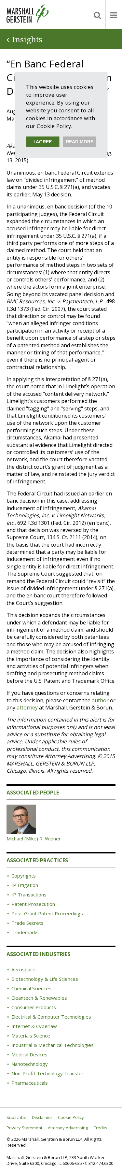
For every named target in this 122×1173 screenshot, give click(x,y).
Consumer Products (33, 1007)
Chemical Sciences (31, 988)
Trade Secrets (27, 923)
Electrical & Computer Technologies (51, 1016)
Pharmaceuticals (29, 1083)
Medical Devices (29, 1054)
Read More (79, 141)
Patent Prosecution (33, 904)
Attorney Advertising (68, 1128)
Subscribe (16, 1117)
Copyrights (23, 875)
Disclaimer (42, 1117)
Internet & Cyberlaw (34, 1026)
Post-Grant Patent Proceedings (47, 913)
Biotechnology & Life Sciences (44, 979)
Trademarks (25, 932)
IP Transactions (29, 894)
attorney (27, 707)
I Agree (43, 141)
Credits (100, 1128)
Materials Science (30, 1035)
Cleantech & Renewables (39, 997)
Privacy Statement (24, 1128)
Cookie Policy (71, 1117)
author (100, 700)
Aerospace (23, 969)
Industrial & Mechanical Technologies (52, 1045)
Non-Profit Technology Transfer (47, 1073)
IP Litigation (24, 885)
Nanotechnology (29, 1064)
